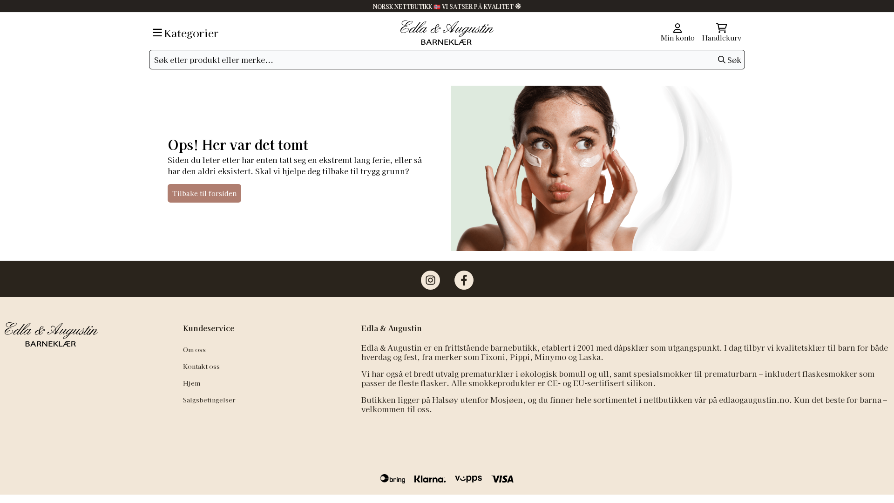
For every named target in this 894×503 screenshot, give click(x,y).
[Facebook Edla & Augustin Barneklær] (464, 280)
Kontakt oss (201, 366)
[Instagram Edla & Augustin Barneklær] (430, 280)
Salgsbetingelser (209, 399)
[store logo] (447, 32)
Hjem (191, 382)
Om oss (194, 349)
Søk (734, 59)
